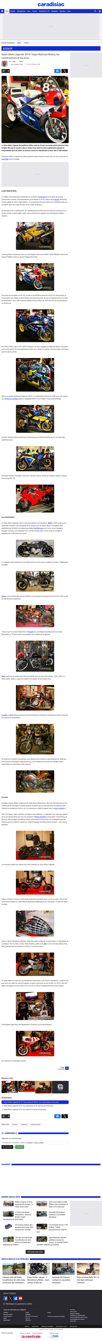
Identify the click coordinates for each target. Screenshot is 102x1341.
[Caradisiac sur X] (10, 1298)
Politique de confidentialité (77, 1315)
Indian (3, 596)
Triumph (30, 632)
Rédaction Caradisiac (47, 1326)
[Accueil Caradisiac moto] (2, 11)
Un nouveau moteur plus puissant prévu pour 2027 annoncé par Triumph (24, 1227)
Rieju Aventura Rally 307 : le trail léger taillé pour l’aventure (88, 1280)
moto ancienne (59, 808)
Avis (28, 11)
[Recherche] (95, 11)
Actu (6, 11)
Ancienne (15, 1124)
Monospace (6, 1320)
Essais (12, 11)
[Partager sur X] (65, 70)
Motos (49, 1312)
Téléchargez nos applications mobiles (18, 1304)
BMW (50, 523)
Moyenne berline (8, 1314)
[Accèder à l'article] (8, 1203)
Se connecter (7, 1147)
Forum (34, 11)
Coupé (27, 1312)
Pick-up (27, 1318)
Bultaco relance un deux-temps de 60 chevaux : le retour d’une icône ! (24, 1204)
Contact (27, 1326)
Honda (56, 199)
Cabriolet (27, 1314)
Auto (69, 11)
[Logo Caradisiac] (51, 8)
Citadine (5, 1312)
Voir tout (60, 1090)
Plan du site (73, 1311)
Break (5, 1318)
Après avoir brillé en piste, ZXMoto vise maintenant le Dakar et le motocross (58, 1204)
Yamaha (4, 715)
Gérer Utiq (73, 1321)
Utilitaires (28, 1320)
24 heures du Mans (11, 399)
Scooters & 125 (44, 11)
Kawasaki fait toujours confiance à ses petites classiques (57, 1214)
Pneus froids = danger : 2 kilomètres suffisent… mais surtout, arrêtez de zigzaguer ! (38, 1280)
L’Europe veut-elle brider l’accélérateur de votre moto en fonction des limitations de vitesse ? (13, 1280)
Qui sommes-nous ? (61, 1326)
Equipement (21, 11)
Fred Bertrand (38, 528)
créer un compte (38, 1142)
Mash (3, 676)
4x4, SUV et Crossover (31, 1316)
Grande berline (7, 1316)
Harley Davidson (40, 817)
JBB (45, 944)
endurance (43, 197)
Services (62, 11)
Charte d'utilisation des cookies (79, 1317)
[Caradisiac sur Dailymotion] (15, 1298)
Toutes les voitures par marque (56, 1316)
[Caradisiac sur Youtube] (20, 1298)
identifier (29, 1142)
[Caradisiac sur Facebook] (5, 1298)
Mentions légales (75, 1313)
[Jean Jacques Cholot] (4, 66)
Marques (54, 11)
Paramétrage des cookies (77, 1319)
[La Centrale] (31, 1338)
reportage (5, 159)
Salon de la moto (35, 1124)
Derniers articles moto (10, 1197)
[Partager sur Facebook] (57, 70)
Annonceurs (35, 1326)
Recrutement (73, 1326)
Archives (72, 1309)
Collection (24, 1124)
